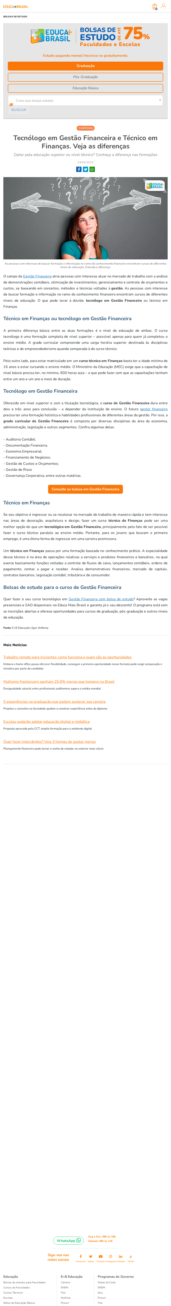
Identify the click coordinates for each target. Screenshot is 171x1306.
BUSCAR (18, 109)
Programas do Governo (116, 1276)
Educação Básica (85, 88)
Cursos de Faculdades (16, 1287)
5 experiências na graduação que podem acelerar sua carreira (54, 701)
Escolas (8, 1298)
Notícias (66, 1298)
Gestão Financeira (37, 276)
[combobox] (84, 99)
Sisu (100, 1292)
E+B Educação (72, 1276)
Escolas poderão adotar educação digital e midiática (46, 721)
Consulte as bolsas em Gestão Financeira (85, 489)
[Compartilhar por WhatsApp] (92, 169)
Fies (63, 1292)
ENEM (64, 1287)
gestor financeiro (154, 409)
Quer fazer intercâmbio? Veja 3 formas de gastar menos (49, 741)
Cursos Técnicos (13, 1292)
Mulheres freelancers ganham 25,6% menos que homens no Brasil (58, 681)
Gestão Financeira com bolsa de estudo (101, 599)
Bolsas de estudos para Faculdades (24, 1282)
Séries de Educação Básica (19, 1303)
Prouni (65, 1303)
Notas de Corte (107, 1282)
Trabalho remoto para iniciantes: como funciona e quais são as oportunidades (67, 657)
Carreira (65, 1282)
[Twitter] (85, 169)
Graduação (86, 65)
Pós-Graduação (85, 77)
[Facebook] (78, 169)
